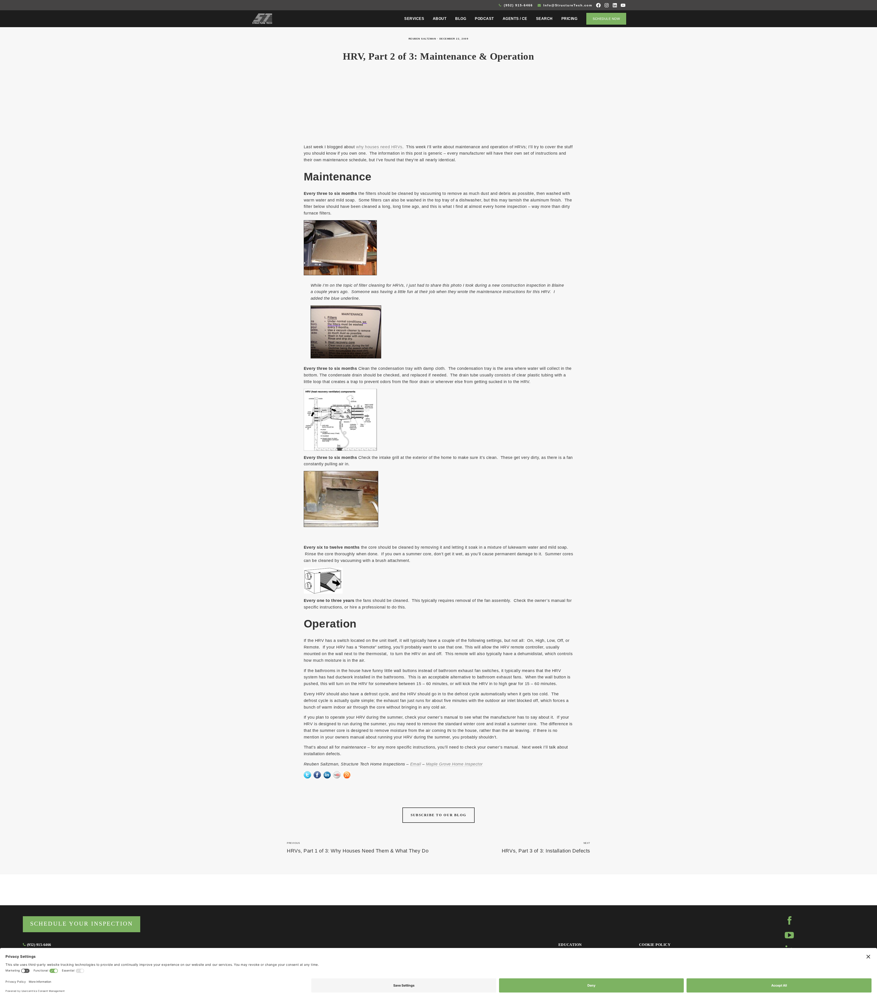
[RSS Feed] (346, 774)
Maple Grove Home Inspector (454, 764)
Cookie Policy (655, 945)
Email (415, 764)
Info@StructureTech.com (567, 5)
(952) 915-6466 (517, 5)
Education (570, 945)
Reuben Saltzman (422, 38)
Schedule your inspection (81, 923)
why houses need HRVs (379, 147)
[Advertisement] (438, 106)
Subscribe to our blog (438, 815)
